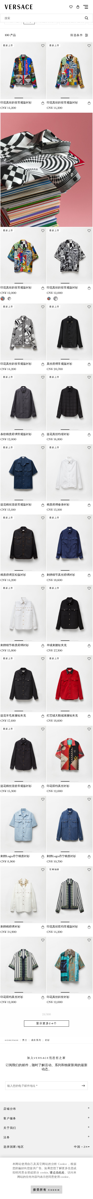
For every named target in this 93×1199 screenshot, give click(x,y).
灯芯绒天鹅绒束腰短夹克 (62, 715)
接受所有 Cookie (46, 1189)
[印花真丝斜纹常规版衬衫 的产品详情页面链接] (23, 70)
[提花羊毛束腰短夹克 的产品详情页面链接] (23, 683)
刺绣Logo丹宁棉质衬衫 (15, 856)
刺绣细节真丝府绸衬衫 (61, 575)
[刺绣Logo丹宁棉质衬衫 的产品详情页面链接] (23, 824)
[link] (12, 1040)
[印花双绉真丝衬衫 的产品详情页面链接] (70, 754)
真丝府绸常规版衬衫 (59, 364)
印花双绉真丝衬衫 (58, 786)
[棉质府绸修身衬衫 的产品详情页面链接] (70, 472)
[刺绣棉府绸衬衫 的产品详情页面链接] (23, 894)
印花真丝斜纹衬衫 (58, 997)
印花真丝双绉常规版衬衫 (62, 926)
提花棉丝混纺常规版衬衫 (16, 504)
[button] (78, 7)
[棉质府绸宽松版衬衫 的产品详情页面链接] (23, 543)
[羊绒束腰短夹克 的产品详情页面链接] (70, 613)
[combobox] (46, 18)
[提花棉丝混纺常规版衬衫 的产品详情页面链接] (23, 472)
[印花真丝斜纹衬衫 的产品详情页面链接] (70, 965)
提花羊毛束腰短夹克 (13, 715)
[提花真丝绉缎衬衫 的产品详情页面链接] (70, 402)
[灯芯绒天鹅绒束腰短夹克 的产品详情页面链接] (70, 683)
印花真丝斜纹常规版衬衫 (16, 102)
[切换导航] (85, 6)
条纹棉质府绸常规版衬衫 (16, 434)
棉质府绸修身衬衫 (58, 504)
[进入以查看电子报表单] (84, 1085)
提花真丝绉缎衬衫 (58, 434)
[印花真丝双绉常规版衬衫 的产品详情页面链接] (70, 894)
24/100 (46, 1014)
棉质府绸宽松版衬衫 (13, 575)
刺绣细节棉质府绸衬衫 (14, 645)
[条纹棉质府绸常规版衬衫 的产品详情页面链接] (23, 402)
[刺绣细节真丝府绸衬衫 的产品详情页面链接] (70, 543)
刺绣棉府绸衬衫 (10, 926)
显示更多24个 (46, 1023)
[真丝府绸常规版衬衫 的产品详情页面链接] (70, 332)
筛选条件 (76, 35)
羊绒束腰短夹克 (57, 645)
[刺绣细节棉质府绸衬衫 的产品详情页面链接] (23, 613)
